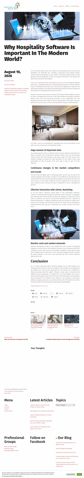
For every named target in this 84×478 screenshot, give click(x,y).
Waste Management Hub (11, 450)
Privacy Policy (75, 6)
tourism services (14, 92)
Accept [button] (79, 474)
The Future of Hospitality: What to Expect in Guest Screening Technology (37, 325)
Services (61, 6)
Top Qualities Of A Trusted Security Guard (42, 411)
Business (6, 84)
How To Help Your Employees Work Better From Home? (40, 428)
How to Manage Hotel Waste (64, 448)
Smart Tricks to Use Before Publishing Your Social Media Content (41, 422)
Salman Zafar (10, 80)
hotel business (14, 90)
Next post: (63, 338)
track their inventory (45, 250)
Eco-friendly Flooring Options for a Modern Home (66, 443)
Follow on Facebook (37, 440)
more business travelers (65, 204)
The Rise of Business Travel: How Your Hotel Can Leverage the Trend (54, 325)
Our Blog (64, 438)
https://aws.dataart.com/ (38, 278)
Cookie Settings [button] (71, 474)
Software (12, 84)
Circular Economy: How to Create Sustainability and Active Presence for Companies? (67, 464)
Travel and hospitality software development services (47, 82)
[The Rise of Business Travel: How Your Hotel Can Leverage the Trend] (54, 319)
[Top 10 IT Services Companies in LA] (71, 319)
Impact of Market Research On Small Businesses (41, 416)
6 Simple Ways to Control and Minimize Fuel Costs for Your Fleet (67, 457)
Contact (67, 6)
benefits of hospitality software (13, 88)
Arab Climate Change (10, 446)
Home (55, 6)
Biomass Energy (8, 448)
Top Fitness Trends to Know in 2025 (66, 452)
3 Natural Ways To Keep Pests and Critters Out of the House (40, 406)
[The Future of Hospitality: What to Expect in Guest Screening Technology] (38, 319)
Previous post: (16, 338)
